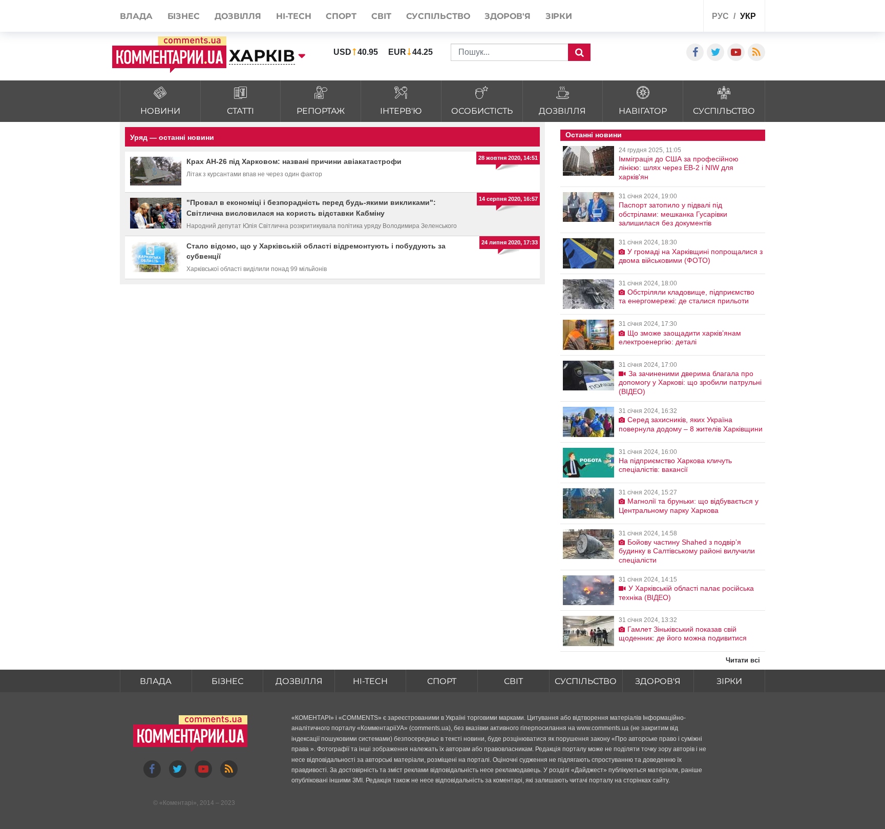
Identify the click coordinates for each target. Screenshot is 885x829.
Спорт (441, 681)
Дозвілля (299, 681)
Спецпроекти (657, 17)
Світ (513, 681)
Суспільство (586, 681)
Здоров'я (658, 681)
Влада (156, 681)
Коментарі (178, 802)
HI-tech (370, 681)
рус (720, 16)
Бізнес (227, 681)
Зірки (729, 681)
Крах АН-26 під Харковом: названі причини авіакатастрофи (294, 161)
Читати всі (743, 660)
